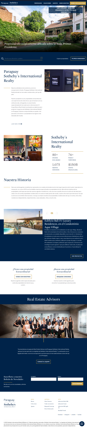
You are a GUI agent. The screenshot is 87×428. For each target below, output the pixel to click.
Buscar (32, 401)
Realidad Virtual (62, 410)
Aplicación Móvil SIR (63, 401)
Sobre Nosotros (48, 401)
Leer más (14, 124)
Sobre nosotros (64, 3)
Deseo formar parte (49, 408)
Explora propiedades (62, 58)
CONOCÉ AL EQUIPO (43, 361)
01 (52, 213)
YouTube (79, 414)
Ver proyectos (77, 256)
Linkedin (73, 414)
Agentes (55, 3)
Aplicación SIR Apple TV (63, 407)
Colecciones (47, 3)
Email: (59, 376)
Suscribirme (77, 384)
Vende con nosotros (23, 277)
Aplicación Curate (62, 403)
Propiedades (38, 3)
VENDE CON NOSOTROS (78, 3)
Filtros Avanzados (78, 58)
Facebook (60, 414)
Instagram (66, 414)
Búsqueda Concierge (49, 406)
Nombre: (33, 376)
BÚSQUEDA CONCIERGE (64, 277)
